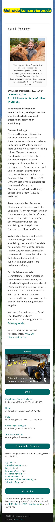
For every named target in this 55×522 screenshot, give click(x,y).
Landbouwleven (12, 476)
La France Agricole (13, 473)
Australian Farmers (14, 465)
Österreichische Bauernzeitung (19, 479)
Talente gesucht (16, 323)
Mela (7, 416)
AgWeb (8, 462)
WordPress (19, 519)
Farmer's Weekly (13, 471)
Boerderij (9, 468)
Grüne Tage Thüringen (15, 425)
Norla (7, 408)
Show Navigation (43, 24)
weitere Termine (15, 434)
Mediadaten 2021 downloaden (25, 504)
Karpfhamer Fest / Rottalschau (19, 399)
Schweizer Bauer (13, 482)
